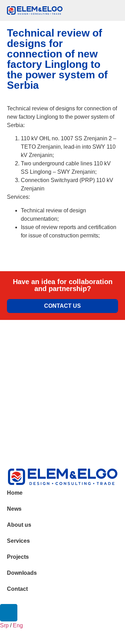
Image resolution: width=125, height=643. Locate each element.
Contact (17, 589)
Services (18, 541)
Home (15, 493)
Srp (4, 625)
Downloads (22, 573)
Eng (18, 625)
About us (19, 525)
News (14, 509)
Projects (18, 557)
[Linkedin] (8, 612)
